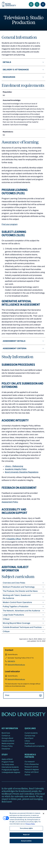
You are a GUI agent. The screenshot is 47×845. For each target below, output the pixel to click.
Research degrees (32, 769)
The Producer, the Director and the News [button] (20, 591)
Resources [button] (9, 77)
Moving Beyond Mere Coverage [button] (16, 623)
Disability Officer (14, 539)
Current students (31, 733)
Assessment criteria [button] (14, 348)
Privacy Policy (7, 746)
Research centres (31, 767)
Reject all (26, 834)
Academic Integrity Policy (16, 469)
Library (27, 741)
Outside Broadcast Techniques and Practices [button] (22, 627)
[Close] (43, 813)
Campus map (30, 736)
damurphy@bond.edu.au (16, 664)
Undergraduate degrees (11, 772)
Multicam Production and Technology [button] (19, 587)
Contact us (6, 736)
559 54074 (11, 661)
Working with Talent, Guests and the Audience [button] (16, 596)
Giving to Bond (7, 738)
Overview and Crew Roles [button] (14, 583)
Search (37, 4)
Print (7, 695)
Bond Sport (29, 738)
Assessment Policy (10, 502)
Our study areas (8, 764)
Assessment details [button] (14, 341)
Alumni (27, 775)
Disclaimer (6, 749)
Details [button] (7, 62)
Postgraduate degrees (10, 770)
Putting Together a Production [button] (15, 606)
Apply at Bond (7, 759)
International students (10, 767)
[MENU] (43, 4)
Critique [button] (6, 619)
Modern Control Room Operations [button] (17, 602)
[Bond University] (9, 4)
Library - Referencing (14, 466)
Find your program (9, 224)
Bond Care (6, 733)
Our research (30, 762)
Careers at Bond (8, 741)
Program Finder (8, 762)
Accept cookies (26, 841)
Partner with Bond (31, 772)
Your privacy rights (26, 828)
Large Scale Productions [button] (13, 615)
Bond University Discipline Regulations (21, 472)
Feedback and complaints (34, 746)
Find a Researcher (32, 764)
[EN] (31, 4)
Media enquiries (8, 743)
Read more (7, 801)
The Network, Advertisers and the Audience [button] (21, 611)
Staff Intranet (30, 743)
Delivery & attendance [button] (16, 70)
